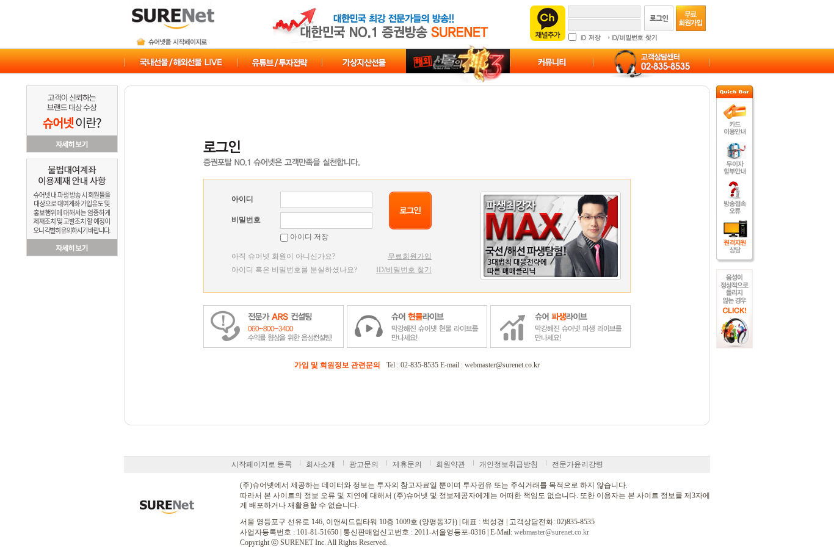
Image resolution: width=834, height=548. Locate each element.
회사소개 (320, 464)
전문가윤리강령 (577, 464)
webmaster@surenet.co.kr (551, 532)
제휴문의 (407, 464)
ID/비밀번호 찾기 (404, 269)
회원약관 (450, 464)
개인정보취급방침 (508, 464)
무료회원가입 (410, 256)
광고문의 (364, 464)
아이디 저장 (308, 237)
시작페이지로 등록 (261, 464)
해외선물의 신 (458, 64)
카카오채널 (547, 23)
